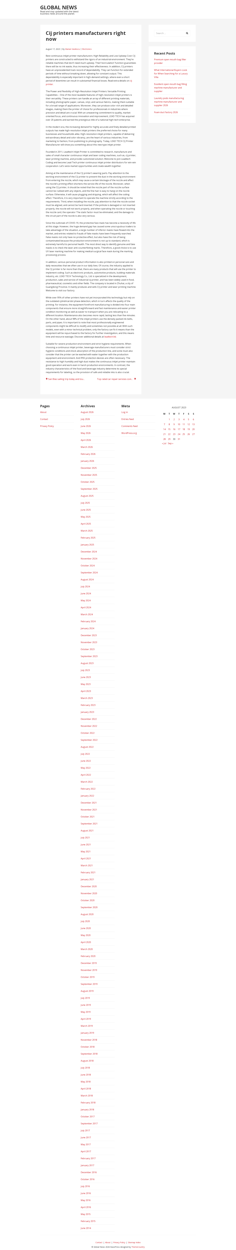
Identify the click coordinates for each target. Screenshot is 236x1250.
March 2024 (87, 614)
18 (183, 429)
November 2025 (89, 474)
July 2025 (85, 502)
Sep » (170, 443)
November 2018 (89, 1039)
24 (179, 434)
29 (169, 439)
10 (179, 424)
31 (179, 439)
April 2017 (86, 1151)
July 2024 (85, 586)
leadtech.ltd (110, 336)
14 (164, 429)
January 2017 (87, 1165)
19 (188, 429)
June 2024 (86, 593)
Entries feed (127, 419)
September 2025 (89, 488)
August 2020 (87, 914)
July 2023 (85, 670)
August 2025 (87, 495)
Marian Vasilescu (72, 49)
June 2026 (86, 426)
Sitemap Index (134, 1242)
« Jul (164, 443)
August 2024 (87, 579)
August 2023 (87, 663)
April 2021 (86, 858)
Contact (44, 419)
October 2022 (88, 732)
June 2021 (86, 844)
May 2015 (86, 1214)
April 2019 (86, 1018)
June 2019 (86, 1004)
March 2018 (87, 1095)
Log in (124, 412)
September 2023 (89, 656)
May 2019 (86, 1011)
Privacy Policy (47, 426)
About (43, 412)
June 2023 (86, 677)
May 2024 (86, 600)
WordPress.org (129, 433)
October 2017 (88, 1116)
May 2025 (86, 516)
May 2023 (86, 684)
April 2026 (86, 440)
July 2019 (85, 997)
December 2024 (89, 551)
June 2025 (86, 509)
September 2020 (89, 907)
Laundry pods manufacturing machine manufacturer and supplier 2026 (169, 102)
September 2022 (89, 739)
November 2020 (89, 893)
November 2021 (89, 809)
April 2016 (86, 1207)
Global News (58, 7)
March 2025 (87, 530)
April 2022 (86, 774)
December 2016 (89, 1172)
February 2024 (88, 621)
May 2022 (86, 767)
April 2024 (86, 607)
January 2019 (87, 1032)
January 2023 (87, 712)
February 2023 (88, 705)
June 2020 (86, 928)
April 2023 (86, 691)
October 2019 (88, 977)
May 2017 (86, 1144)
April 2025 (86, 523)
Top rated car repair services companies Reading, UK (116, 379)
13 (193, 424)
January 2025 (87, 544)
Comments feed (129, 426)
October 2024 (88, 565)
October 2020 (88, 900)
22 (169, 434)
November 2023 (89, 642)
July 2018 (85, 1067)
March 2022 (87, 781)
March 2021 (87, 865)
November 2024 (89, 558)
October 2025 (88, 481)
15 (169, 429)
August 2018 (87, 1060)
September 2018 (89, 1053)
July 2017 (85, 1130)
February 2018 (88, 1102)
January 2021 (87, 879)
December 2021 (89, 802)
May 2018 (86, 1081)
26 (188, 434)
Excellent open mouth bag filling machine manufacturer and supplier (170, 88)
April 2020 (86, 942)
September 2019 (89, 984)
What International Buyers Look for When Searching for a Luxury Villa (171, 74)
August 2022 (87, 746)
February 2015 (88, 1221)
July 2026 (85, 419)
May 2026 (86, 433)
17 (179, 429)
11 (183, 424)
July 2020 (85, 921)
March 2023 (87, 698)
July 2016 (85, 1186)
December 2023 (89, 635)
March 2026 (87, 447)
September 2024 (89, 572)
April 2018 (86, 1088)
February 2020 (88, 956)
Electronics (87, 49)
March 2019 (87, 1025)
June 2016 (86, 1193)
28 (164, 439)
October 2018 (88, 1046)
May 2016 (86, 1200)
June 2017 (86, 1137)
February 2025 (88, 537)
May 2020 (86, 935)
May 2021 (86, 851)
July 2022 (85, 753)
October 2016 (88, 1179)
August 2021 (87, 830)
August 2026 (87, 412)
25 (183, 434)
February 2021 (88, 872)
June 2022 (86, 760)
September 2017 (89, 1123)
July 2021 (85, 837)
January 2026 (87, 460)
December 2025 (89, 467)
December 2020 (89, 886)
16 (174, 429)
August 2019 (87, 991)
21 (164, 434)
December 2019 (89, 963)
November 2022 (89, 725)
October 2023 (88, 649)
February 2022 (88, 788)
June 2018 (86, 1074)
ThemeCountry (138, 1247)
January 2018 (87, 1109)
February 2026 (88, 454)
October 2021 (88, 816)
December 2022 (89, 719)
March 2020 (87, 949)
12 (188, 424)
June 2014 (86, 1228)
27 (193, 434)
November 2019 (89, 970)
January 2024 (87, 628)
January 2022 (87, 795)
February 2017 (88, 1158)
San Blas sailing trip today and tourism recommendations (67, 379)
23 (174, 434)
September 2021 (89, 823)
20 (193, 429)
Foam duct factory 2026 (166, 112)
